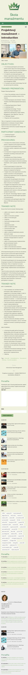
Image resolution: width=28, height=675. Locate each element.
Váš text (3, 390)
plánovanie (5, 531)
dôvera (13, 515)
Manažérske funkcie (5, 612)
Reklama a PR (13, 617)
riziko (4, 536)
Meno (2, 409)
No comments (19, 634)
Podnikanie (17, 618)
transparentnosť (6, 542)
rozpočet (21, 536)
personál (14, 529)
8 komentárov (14, 497)
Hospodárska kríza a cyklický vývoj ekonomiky (16, 501)
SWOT (11, 620)
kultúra (4, 522)
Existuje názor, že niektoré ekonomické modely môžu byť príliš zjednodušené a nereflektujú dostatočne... (12, 573)
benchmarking (17, 513)
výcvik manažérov (12, 360)
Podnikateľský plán (17, 620)
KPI (18, 520)
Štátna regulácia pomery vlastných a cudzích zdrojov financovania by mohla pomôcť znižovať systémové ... (14, 563)
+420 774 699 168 (5, 607)
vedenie (5, 545)
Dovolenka (3, 623)
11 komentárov (14, 483)
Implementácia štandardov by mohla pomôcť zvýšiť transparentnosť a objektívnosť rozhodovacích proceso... (12, 671)
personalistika (6, 529)
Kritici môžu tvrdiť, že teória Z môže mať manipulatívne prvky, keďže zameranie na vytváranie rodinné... (13, 665)
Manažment (12, 612)
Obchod (20, 622)
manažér (7, 358)
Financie (22, 618)
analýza (9, 513)
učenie (22, 542)
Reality (2, 618)
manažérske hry (15, 358)
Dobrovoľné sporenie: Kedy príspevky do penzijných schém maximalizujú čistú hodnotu (15, 454)
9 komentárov (14, 490)
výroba (15, 547)
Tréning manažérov (6, 26)
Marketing (9, 622)
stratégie (13, 540)
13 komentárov (14, 474)
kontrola (5, 520)
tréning (4, 360)
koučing (12, 520)
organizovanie (14, 527)
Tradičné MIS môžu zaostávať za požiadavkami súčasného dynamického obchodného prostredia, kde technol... (14, 584)
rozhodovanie (12, 536)
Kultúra (13, 622)
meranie (15, 524)
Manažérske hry (6, 40)
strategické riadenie (17, 538)
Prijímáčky (12, 618)
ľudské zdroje (15, 549)
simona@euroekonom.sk (6, 603)
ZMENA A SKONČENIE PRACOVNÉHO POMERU (16, 472)
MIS (21, 524)
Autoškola (23, 617)
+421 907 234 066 (5, 605)
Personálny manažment (6, 613)
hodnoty (5, 517)
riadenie (14, 533)
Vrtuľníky (18, 617)
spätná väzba (6, 538)
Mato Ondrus (14, 634)
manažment (23, 358)
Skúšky (16, 622)
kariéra (11, 517)
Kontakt (13, 613)
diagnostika (5, 515)
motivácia (5, 527)
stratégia (5, 540)
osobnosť (23, 527)
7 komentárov (14, 503)
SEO (9, 617)
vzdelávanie (13, 545)
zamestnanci (6, 549)
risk (20, 533)
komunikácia (20, 517)
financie (20, 515)
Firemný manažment (20, 612)
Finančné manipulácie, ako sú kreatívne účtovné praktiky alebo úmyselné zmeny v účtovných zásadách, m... (12, 659)
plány (13, 531)
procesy (19, 531)
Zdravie (8, 620)
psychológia (5, 533)
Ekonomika (3, 620)
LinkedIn (3, 608)
